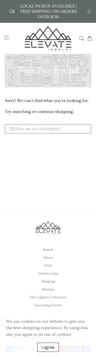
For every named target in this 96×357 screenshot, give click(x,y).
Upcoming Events (48, 305)
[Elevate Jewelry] (48, 38)
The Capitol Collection (48, 297)
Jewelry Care (48, 273)
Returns (48, 289)
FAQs (48, 266)
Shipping (48, 281)
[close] (89, 11)
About (48, 258)
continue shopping (55, 111)
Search (48, 250)
